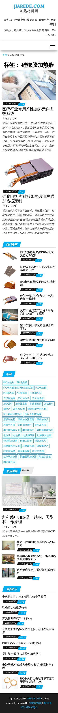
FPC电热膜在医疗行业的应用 (18, 387)
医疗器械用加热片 (12, 414)
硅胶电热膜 (9, 451)
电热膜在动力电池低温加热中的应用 (24, 596)
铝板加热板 (45, 456)
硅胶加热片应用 (11, 446)
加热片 (6, 409)
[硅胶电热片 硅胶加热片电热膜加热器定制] (29, 172)
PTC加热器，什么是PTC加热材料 (21, 643)
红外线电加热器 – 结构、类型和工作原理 (28, 519)
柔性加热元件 (25, 424)
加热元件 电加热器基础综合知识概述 (36, 543)
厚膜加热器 (9, 419)
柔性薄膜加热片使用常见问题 (38, 340)
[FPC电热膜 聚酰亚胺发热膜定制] (10, 284)
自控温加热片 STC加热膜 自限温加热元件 (38, 268)
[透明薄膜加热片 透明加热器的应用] (8, 572)
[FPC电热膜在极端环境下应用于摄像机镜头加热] (10, 682)
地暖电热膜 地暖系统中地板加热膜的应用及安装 (36, 557)
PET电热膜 (8, 393)
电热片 (6, 435)
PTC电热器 (35, 393)
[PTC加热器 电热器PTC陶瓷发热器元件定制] (10, 256)
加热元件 (8, 403)
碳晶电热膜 (23, 451)
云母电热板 (38, 398)
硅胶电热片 (42, 446)
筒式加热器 (38, 451)
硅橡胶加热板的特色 (14, 607)
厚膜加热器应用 (26, 419)
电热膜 (16, 435)
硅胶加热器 (26, 440)
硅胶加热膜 (28, 446)
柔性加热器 (40, 424)
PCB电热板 (40, 387)
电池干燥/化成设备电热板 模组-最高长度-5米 (27, 666)
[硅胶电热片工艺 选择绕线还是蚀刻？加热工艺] (10, 359)
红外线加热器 (10, 456)
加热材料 (49, 403)
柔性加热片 (28, 430)
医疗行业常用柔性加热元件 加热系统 (28, 111)
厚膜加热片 (42, 419)
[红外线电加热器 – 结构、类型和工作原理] (29, 490)
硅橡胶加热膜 (10, 440)
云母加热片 (23, 398)
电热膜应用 (28, 435)
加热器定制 (21, 403)
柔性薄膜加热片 (45, 430)
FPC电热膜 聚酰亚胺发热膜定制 (37, 283)
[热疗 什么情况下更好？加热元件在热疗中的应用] (10, 314)
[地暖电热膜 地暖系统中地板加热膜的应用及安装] (8, 558)
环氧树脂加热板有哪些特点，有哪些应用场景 (28, 630)
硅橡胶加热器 (44, 435)
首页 (4, 54)
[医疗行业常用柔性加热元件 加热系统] (29, 84)
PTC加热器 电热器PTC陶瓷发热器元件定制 (37, 253)
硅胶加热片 (40, 440)
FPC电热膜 (22, 382)
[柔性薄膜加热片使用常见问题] (10, 344)
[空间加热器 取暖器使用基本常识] (10, 329)
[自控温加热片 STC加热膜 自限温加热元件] (10, 271)
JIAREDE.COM (34, 698)
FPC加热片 (8, 382)
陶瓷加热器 (9, 461)
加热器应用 (35, 403)
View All (25, 470)
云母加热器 (9, 398)
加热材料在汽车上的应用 (17, 618)
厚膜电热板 (9, 424)
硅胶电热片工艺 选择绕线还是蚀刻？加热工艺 (36, 356)
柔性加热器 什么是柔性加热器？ (21, 653)
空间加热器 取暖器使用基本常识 (36, 327)
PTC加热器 (22, 393)
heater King (11, 118)
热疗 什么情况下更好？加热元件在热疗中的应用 (36, 312)
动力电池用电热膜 (37, 409)
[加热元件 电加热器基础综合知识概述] (8, 545)
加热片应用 (19, 409)
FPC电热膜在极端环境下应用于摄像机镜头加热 (37, 680)
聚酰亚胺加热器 (28, 456)
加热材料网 (35, 703)
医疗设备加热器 (33, 414)
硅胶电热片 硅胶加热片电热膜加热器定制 (28, 198)
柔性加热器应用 (11, 430)
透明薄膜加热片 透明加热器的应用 (36, 571)
